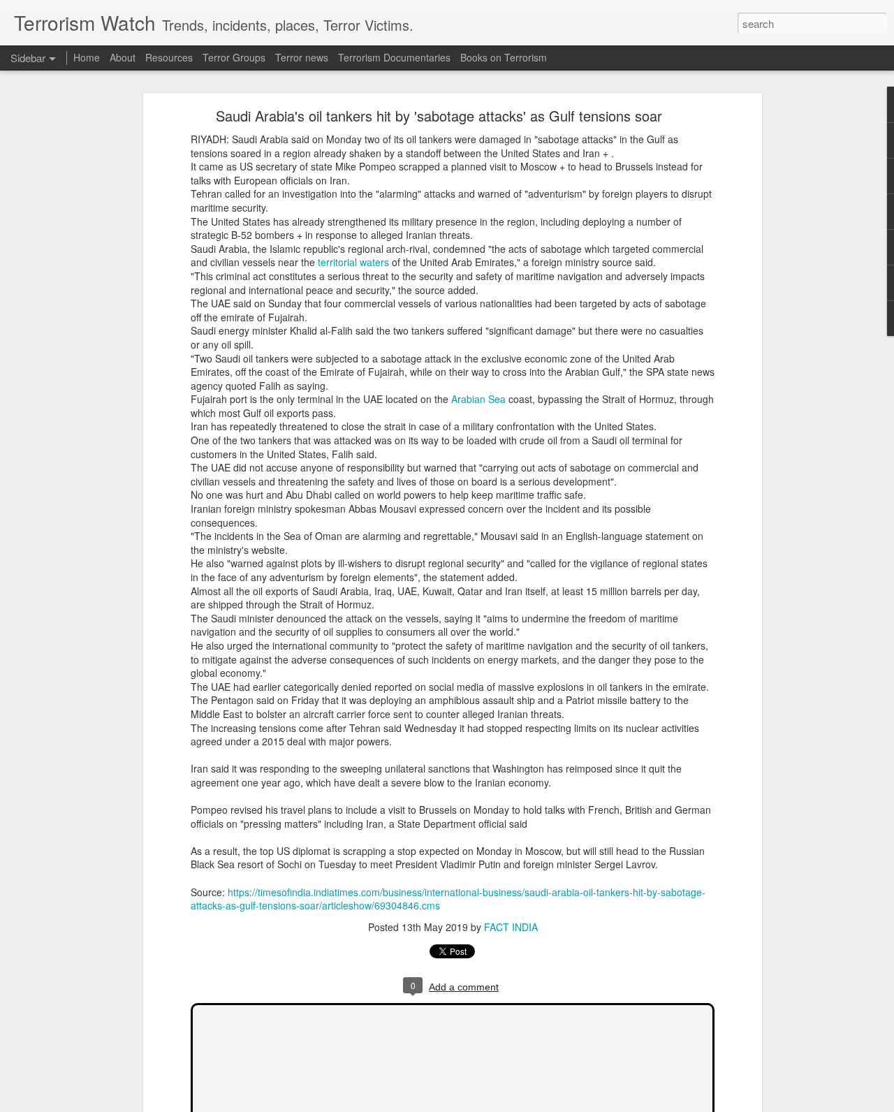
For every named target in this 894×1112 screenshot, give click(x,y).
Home (86, 57)
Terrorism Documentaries (394, 57)
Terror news (301, 57)
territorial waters (353, 262)
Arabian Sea (478, 399)
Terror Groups (234, 57)
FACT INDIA (511, 927)
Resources (169, 57)
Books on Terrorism (503, 57)
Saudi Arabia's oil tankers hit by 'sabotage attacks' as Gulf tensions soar (439, 115)
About (122, 57)
